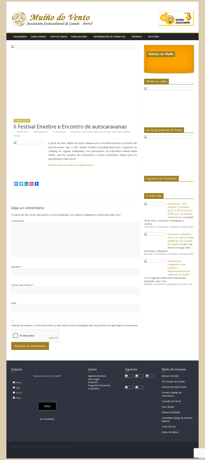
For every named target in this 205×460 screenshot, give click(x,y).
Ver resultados (47, 418)
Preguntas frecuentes (99, 385)
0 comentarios (59, 131)
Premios (137, 36)
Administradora (41, 131)
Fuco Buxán (168, 406)
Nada (18, 397)
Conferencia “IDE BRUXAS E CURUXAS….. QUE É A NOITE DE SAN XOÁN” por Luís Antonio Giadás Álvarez (180, 210)
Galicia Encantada (171, 412)
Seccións (153, 36)
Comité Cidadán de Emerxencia (171, 394)
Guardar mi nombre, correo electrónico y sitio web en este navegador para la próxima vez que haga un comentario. (74, 325)
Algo (18, 387)
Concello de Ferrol (171, 401)
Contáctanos (58, 36)
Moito (19, 382)
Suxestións (93, 388)
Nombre (16, 266)
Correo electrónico (22, 285)
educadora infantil (102, 131)
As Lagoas (75, 131)
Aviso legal (93, 379)
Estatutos (93, 382)
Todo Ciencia (168, 426)
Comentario (17, 220)
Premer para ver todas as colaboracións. (70, 165)
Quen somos (38, 36)
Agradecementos (97, 375)
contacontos (86, 131)
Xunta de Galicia (170, 432)
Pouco (19, 392)
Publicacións (79, 36)
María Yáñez (117, 131)
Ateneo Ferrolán (170, 375)
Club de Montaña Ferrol (174, 386)
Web (13, 303)
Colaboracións (22, 120)
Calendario (20, 36)
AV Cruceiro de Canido (173, 381)
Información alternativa (109, 36)
